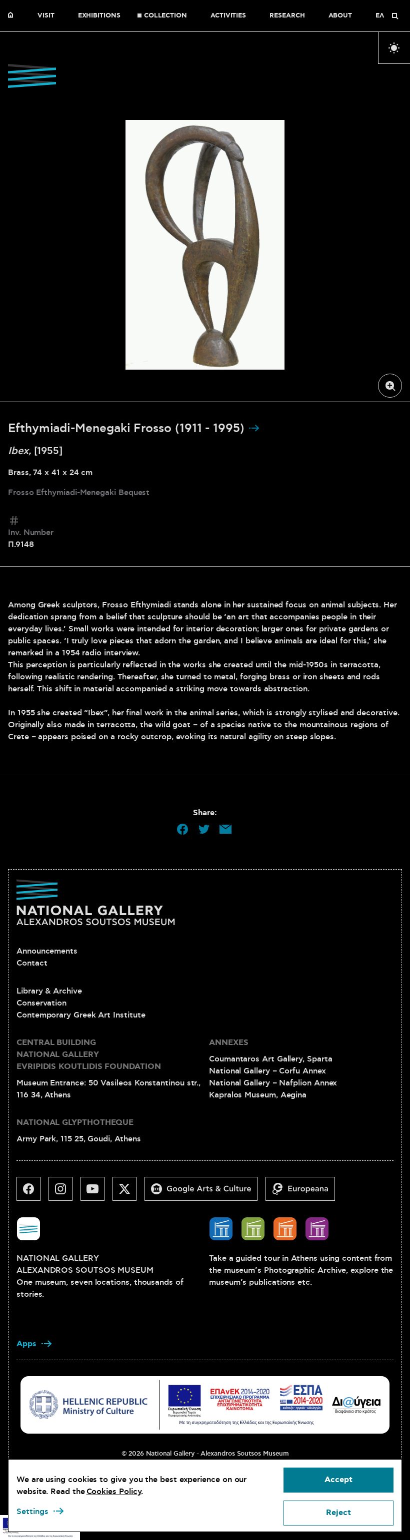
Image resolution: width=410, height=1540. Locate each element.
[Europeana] (304, 1193)
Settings (32, 1512)
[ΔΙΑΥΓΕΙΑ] (357, 1405)
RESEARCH (287, 16)
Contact (31, 963)
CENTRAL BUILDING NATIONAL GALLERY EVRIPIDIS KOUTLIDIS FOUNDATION (88, 1054)
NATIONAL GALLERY (13, 16)
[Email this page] (226, 829)
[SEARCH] (395, 16)
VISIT (46, 16)
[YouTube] (96, 1193)
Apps (26, 1344)
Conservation (41, 1003)
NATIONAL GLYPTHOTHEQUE (75, 1122)
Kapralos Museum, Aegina (257, 1095)
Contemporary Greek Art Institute (80, 1015)
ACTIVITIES (228, 16)
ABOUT (340, 16)
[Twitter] (128, 1193)
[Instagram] (64, 1193)
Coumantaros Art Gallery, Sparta (270, 1059)
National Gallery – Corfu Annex (267, 1071)
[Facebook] (32, 1193)
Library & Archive (49, 991)
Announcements (47, 951)
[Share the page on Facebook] (182, 829)
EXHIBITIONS (99, 16)
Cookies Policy (114, 1492)
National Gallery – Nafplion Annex (273, 1083)
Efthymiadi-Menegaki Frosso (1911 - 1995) (128, 428)
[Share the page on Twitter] (204, 829)
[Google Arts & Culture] (205, 1193)
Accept (338, 1480)
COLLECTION (165, 16)
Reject (338, 1513)
